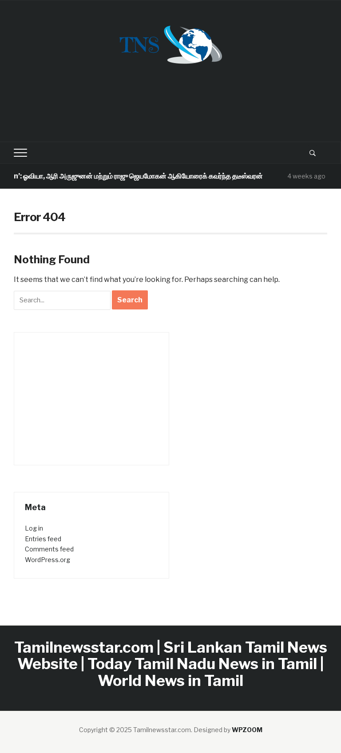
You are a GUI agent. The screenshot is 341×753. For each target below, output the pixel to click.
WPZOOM (247, 729)
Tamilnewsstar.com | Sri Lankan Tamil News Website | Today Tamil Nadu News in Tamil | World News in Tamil (170, 664)
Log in (34, 528)
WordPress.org (47, 559)
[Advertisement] (175, 109)
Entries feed (43, 539)
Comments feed (49, 549)
